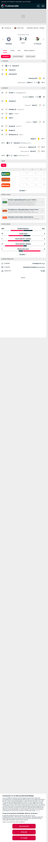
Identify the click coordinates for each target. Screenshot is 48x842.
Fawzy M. (28, 105)
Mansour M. (32, 147)
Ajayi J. (11, 114)
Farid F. (16, 114)
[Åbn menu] (43, 6)
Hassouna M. (25, 151)
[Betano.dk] (5, 185)
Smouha (9, 44)
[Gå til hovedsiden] (11, 6)
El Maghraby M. (21, 93)
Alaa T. (21, 135)
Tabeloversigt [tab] (29, 50)
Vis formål (24, 838)
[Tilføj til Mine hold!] (3, 39)
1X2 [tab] (3, 165)
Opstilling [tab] (30, 56)
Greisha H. (20, 109)
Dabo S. (29, 122)
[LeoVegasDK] (5, 179)
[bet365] (5, 174)
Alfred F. (33, 151)
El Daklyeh (37, 44)
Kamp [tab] (5, 50)
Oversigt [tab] (5, 56)
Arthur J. (12, 93)
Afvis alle (24, 832)
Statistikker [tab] (18, 56)
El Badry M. (12, 109)
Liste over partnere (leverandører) (13, 822)
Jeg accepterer (24, 826)
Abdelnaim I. (22, 82)
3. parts (38, 810)
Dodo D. (19, 126)
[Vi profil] (9, 39)
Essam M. (12, 126)
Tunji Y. (35, 122)
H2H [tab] (19, 50)
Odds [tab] (12, 50)
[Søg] (38, 6)
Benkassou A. (13, 135)
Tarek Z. (34, 105)
